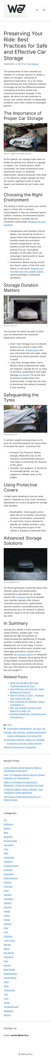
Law (6, 932)
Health (7, 911)
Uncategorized (11, 1007)
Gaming (7, 903)
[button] (37, 10)
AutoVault (21, 597)
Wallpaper (8, 1011)
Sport (6, 982)
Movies (7, 944)
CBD (6, 853)
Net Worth (9, 953)
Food (6, 890)
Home (7, 915)
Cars (9, 725)
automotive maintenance (19, 728)
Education (9, 874)
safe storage (19, 732)
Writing (7, 1015)
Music (7, 949)
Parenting (8, 957)
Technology (9, 990)
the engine (24, 375)
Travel (7, 1002)
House (7, 920)
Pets (6, 961)
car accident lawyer (23, 654)
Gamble (8, 895)
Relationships (10, 973)
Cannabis (8, 845)
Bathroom (8, 824)
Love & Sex (9, 940)
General (8, 907)
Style (6, 986)
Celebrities (9, 857)
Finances (8, 886)
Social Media (10, 978)
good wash (33, 350)
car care (37, 728)
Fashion (8, 882)
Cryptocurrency (11, 866)
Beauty (7, 828)
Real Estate (9, 969)
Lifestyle (8, 936)
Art (5, 820)
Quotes (7, 965)
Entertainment (11, 878)
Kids (6, 928)
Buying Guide (10, 841)
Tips (6, 994)
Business (8, 837)
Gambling (8, 899)
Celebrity (8, 861)
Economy (8, 870)
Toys (6, 998)
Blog (6, 832)
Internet (7, 924)
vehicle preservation (36, 732)
